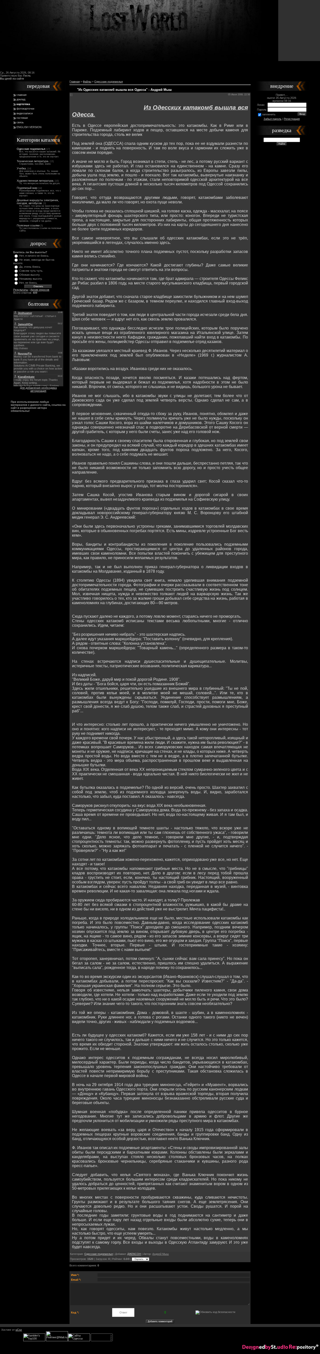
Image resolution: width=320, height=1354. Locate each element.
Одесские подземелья (31, 148)
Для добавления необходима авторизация (38, 389)
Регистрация (292, 118)
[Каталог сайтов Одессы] (79, 1340)
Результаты (20, 289)
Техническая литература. (33, 161)
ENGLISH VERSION (29, 127)
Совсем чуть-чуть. (31, 270)
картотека (23, 104)
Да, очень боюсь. (30, 266)
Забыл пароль (273, 118)
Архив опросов (39, 289)
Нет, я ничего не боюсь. (34, 255)
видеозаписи (24, 113)
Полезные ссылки (28, 225)
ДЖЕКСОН (134, 1253)
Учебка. (21, 168)
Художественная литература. (35, 180)
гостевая (22, 117)
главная (21, 94)
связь (20, 122)
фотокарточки (25, 108)
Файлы (87, 81)
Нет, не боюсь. (28, 282)
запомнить (269, 114)
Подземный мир (27, 187)
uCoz (19, 1329)
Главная (75, 81)
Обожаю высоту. (29, 274)
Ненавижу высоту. (30, 278)
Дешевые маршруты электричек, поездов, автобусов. (38, 202)
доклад (20, 99)
